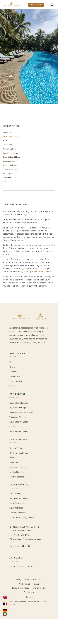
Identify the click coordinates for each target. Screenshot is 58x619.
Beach (12, 367)
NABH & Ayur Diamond (20, 498)
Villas (11, 362)
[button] (52, 4)
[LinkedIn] (29, 546)
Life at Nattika (15, 381)
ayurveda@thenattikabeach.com (36, 271)
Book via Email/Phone (11, 157)
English (12, 566)
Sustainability (15, 493)
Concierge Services (10, 169)
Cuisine (12, 426)
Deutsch (30, 566)
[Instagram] (17, 546)
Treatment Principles (18, 417)
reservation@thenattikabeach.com (27, 539)
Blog (27, 579)
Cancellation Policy (10, 153)
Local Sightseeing (17, 503)
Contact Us (38, 579)
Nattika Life (29, 592)
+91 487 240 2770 (21, 535)
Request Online (9, 161)
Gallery (18, 579)
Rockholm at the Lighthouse (21, 517)
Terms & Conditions (20, 588)
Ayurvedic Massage (17, 407)
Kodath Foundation (17, 513)
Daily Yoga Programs (18, 422)
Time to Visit (14, 376)
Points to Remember (10, 136)
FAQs (36, 584)
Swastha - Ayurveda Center (21, 412)
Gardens (13, 372)
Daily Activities (16, 508)
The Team (13, 386)
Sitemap (29, 597)
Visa (4, 181)
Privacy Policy (39, 588)
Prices (5, 140)
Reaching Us (7, 173)
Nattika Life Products (18, 431)
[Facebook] (11, 546)
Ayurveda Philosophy (18, 403)
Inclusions (7, 132)
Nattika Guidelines (10, 165)
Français (21, 566)
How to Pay (7, 144)
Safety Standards (9, 177)
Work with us (24, 584)
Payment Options (9, 149)
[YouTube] (23, 546)
